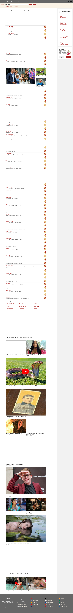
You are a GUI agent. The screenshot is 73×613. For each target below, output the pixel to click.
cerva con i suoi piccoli (63, 23)
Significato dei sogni (9, 1)
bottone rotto (8, 63)
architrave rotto (8, 214)
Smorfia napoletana (3, 1)
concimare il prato (62, 15)
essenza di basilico (63, 37)
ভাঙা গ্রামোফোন (62, 602)
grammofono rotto (34, 598)
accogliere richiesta (63, 30)
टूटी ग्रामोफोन (62, 598)
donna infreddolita (62, 35)
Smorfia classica (15, 1)
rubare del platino (62, 22)
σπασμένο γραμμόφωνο (64, 606)
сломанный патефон (49, 602)
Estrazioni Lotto (26, 1)
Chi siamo (7, 604)
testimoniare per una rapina (64, 36)
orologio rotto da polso (10, 308)
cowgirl (61, 16)
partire (61, 18)
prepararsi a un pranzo (63, 24)
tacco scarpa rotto (9, 124)
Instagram (22, 602)
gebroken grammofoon (35, 606)
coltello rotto (8, 190)
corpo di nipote (62, 25)
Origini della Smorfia (20, 1)
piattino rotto (8, 286)
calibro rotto (8, 306)
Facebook (18, 602)
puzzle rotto (22, 308)
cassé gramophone (49, 600)
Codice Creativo (24, 606)
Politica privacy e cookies (22, 604)
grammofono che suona (10, 303)
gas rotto (21, 303)
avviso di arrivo (62, 31)
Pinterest (25, 602)
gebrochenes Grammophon (50, 598)
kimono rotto (8, 238)
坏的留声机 (48, 604)
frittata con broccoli (63, 17)
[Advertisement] (25, 19)
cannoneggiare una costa (64, 44)
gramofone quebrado (35, 604)
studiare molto (62, 32)
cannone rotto (8, 262)
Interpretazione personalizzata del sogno (12, 6)
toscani (61, 38)
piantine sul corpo (62, 28)
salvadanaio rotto (8, 153)
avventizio (61, 43)
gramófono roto (34, 602)
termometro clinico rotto (23, 306)
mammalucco (62, 29)
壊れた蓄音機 (63, 604)
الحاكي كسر (62, 600)
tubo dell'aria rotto (36, 306)
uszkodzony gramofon (49, 606)
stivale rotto (35, 303)
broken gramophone (35, 600)
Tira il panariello (30, 1)
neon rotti (35, 308)
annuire (61, 42)
